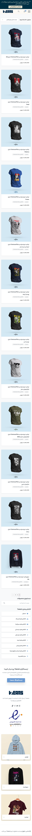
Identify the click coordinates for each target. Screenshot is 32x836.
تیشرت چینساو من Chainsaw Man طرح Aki (17, 57)
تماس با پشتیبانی (15, 7)
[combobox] (9, 20)
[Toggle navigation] (29, 11)
